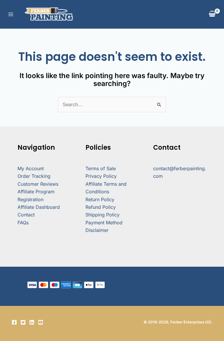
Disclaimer (96, 230)
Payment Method (104, 222)
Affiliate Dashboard (39, 207)
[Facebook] (14, 322)
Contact (26, 215)
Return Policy (99, 199)
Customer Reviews (38, 184)
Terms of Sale (100, 168)
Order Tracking (34, 176)
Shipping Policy (102, 215)
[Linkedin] (31, 322)
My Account (31, 168)
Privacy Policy (101, 176)
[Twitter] (23, 322)
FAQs (23, 222)
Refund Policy (100, 207)
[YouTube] (40, 322)
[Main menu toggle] (11, 14)
